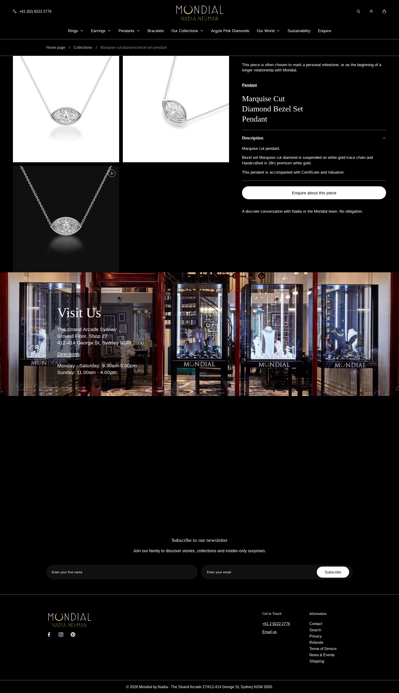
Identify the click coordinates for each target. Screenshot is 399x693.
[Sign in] (371, 11)
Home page (55, 47)
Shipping (316, 661)
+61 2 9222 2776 (276, 624)
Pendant (249, 85)
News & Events (322, 655)
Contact (315, 624)
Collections (83, 47)
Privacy (315, 636)
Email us (269, 632)
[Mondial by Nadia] (199, 12)
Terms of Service (323, 649)
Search (315, 630)
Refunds (316, 642)
